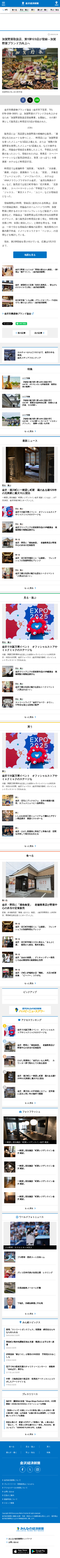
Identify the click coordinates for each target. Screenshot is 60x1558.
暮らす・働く (43, 10)
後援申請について (10, 1499)
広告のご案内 (9, 1495)
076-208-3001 (9, 113)
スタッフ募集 (9, 1503)
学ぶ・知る (55, 10)
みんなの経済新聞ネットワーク (30, 1529)
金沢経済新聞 (30, 3)
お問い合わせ (9, 1492)
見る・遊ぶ (24, 10)
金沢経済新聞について (12, 1480)
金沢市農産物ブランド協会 (17, 313)
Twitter (30, 1469)
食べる (14, 10)
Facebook (22, 1469)
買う (33, 10)
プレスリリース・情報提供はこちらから (19, 1484)
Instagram (37, 1469)
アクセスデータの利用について (15, 1488)
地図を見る (30, 254)
